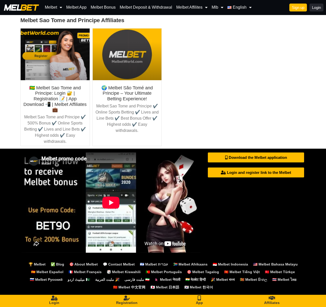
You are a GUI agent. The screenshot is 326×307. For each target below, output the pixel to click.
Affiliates (272, 303)
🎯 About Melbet (83, 264)
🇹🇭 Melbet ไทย (284, 279)
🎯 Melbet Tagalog (203, 272)
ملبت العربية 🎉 (107, 279)
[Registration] (126, 298)
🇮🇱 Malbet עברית (154, 264)
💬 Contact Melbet (119, 264)
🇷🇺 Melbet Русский (46, 279)
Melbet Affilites (189, 7)
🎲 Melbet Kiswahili (124, 272)
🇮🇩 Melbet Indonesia (230, 264)
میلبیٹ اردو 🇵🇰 (79, 279)
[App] (199, 298)
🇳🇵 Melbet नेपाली (167, 279)
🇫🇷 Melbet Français (85, 272)
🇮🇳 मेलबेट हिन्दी (195, 279)
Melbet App (76, 7)
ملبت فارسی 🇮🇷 (137, 279)
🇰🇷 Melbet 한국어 (198, 287)
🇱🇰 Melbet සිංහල (253, 279)
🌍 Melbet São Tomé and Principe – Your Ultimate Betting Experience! (127, 93)
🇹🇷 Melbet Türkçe (280, 272)
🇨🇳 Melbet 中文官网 (129, 287)
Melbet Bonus (103, 7)
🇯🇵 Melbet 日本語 (165, 287)
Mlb (215, 7)
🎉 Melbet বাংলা (223, 279)
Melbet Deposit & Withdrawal (146, 7)
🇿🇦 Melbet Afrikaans (190, 264)
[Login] (54, 298)
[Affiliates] (272, 298)
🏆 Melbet (37, 264)
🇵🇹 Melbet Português (164, 272)
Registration (127, 303)
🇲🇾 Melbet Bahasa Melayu (275, 264)
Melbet (51, 7)
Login (54, 303)
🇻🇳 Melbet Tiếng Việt (242, 272)
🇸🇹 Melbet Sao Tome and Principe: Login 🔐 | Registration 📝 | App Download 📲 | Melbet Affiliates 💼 (55, 98)
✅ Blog (57, 264)
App (199, 303)
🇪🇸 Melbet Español (47, 272)
